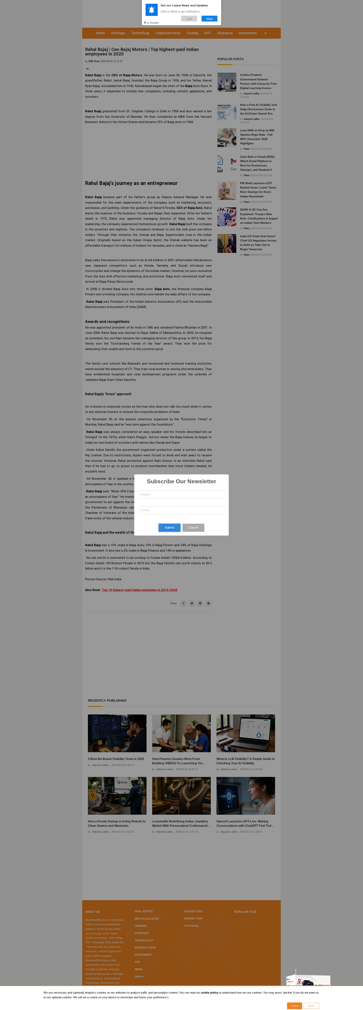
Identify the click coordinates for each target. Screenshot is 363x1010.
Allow (209, 19)
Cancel (193, 527)
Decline (311, 1006)
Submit (170, 527)
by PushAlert (153, 22)
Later (189, 19)
